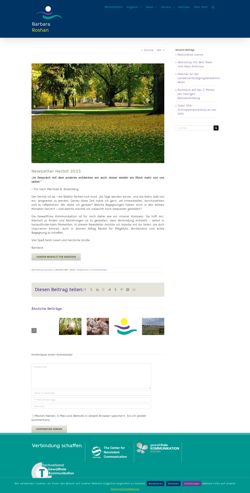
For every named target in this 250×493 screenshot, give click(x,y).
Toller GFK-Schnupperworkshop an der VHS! (197, 109)
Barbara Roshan (44, 270)
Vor (159, 50)
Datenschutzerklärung (125, 489)
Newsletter (83, 270)
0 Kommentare (99, 270)
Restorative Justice (190, 54)
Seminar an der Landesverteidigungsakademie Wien (199, 78)
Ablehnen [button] (173, 483)
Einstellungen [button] (191, 483)
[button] (213, 7)
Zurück (148, 50)
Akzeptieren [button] (155, 483)
